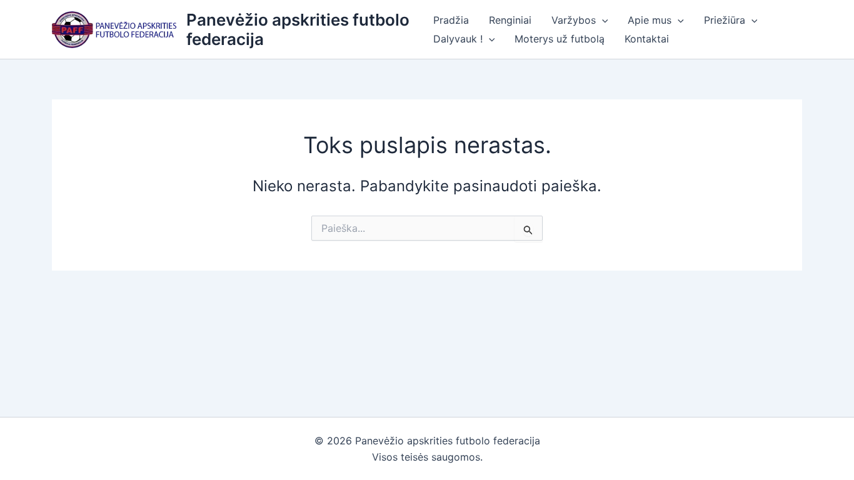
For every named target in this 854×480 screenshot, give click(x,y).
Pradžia (451, 20)
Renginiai (510, 20)
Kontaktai (647, 38)
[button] (602, 20)
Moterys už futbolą (560, 38)
